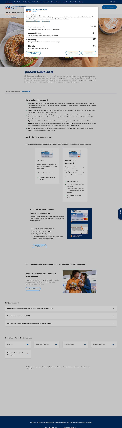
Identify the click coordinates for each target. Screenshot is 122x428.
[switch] (94, 33)
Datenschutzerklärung (32, 21)
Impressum (45, 21)
